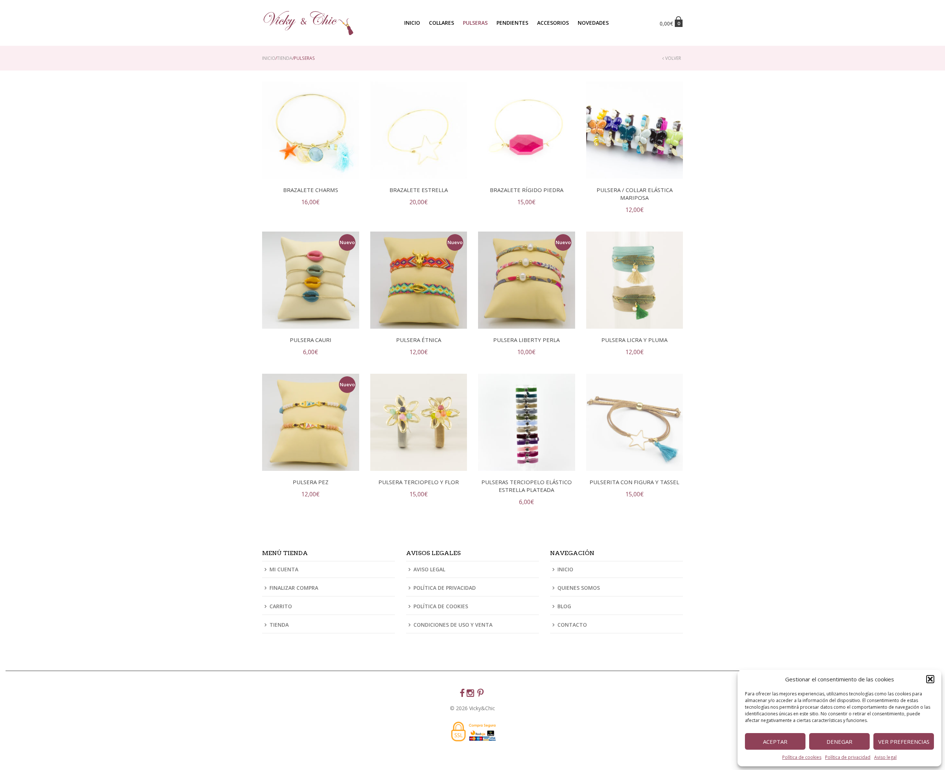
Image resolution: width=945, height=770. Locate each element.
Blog (564, 606)
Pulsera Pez (311, 482)
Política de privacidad (847, 757)
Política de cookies (801, 757)
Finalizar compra (293, 587)
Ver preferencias (903, 741)
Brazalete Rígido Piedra (526, 190)
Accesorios (553, 22)
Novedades (593, 22)
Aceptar (775, 741)
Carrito (280, 606)
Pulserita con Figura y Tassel (634, 482)
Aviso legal (885, 757)
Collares (441, 22)
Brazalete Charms (310, 190)
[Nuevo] (310, 279)
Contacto (572, 624)
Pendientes (512, 22)
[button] (930, 679)
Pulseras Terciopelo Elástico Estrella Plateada (526, 485)
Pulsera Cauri (310, 339)
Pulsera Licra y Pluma (634, 339)
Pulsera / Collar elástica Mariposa (635, 193)
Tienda (284, 58)
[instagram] (472, 693)
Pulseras (475, 22)
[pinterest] (481, 693)
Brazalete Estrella (418, 190)
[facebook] (463, 693)
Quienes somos (578, 587)
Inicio (412, 22)
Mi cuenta (283, 570)
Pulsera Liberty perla (526, 339)
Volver (673, 58)
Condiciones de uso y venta (452, 624)
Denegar (839, 741)
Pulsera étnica (418, 339)
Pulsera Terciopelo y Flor (418, 482)
